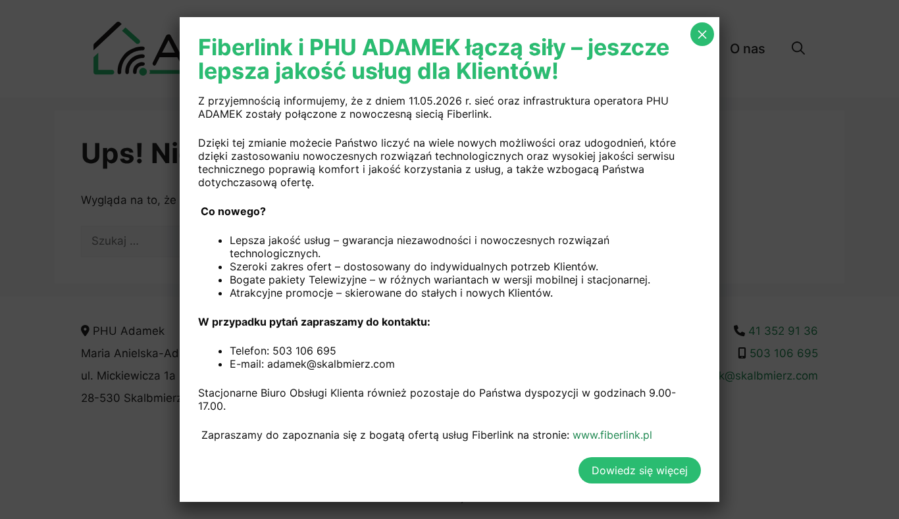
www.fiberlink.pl (612, 434)
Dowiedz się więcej (640, 470)
